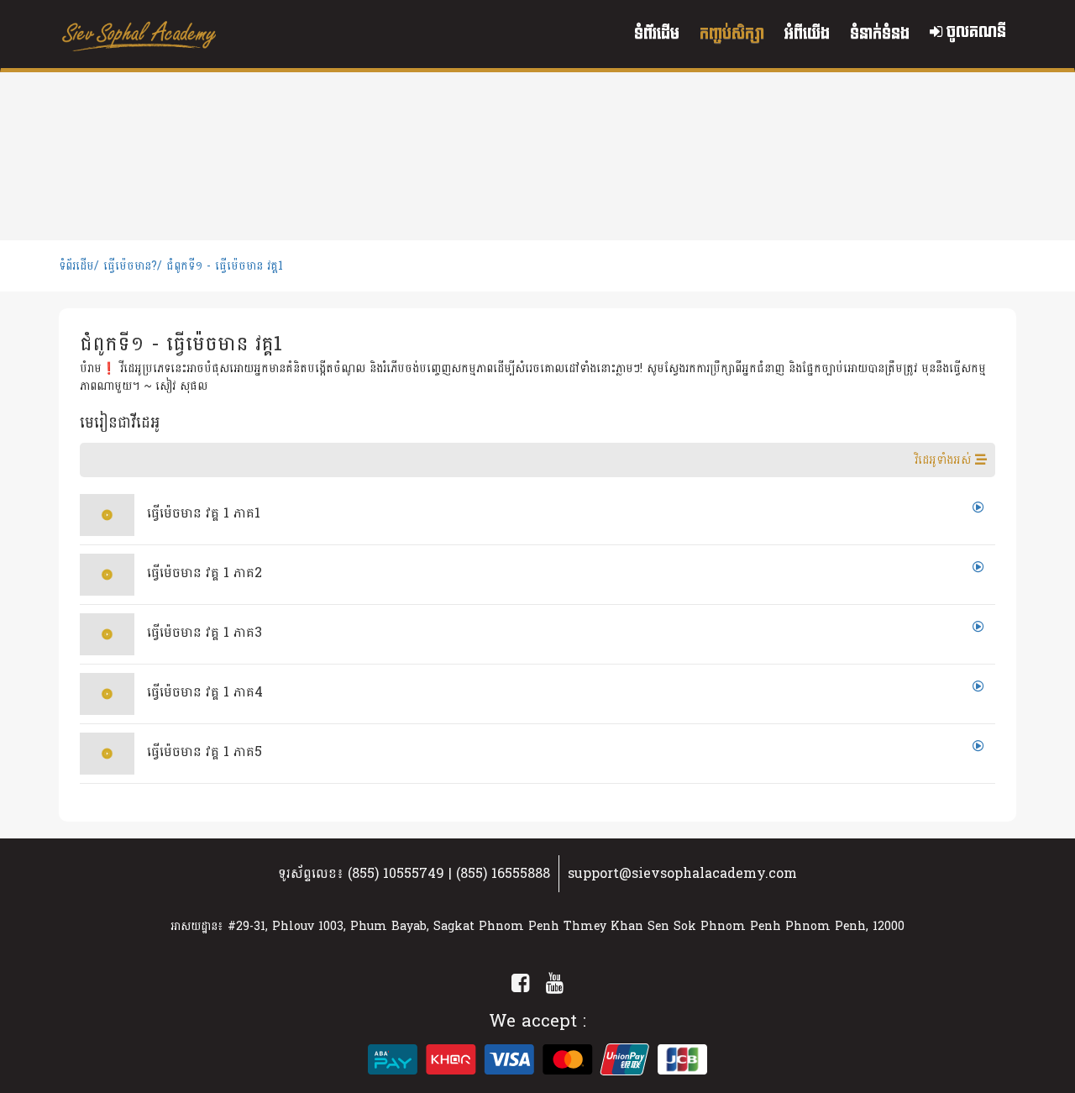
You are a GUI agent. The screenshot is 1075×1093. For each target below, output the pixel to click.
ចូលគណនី (974, 32)
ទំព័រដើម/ (79, 265)
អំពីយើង (807, 34)
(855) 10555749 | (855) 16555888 (449, 873)
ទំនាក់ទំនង (880, 34)
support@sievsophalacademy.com (682, 873)
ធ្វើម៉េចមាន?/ (132, 265)
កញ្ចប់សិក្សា (732, 34)
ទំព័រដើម (656, 34)
